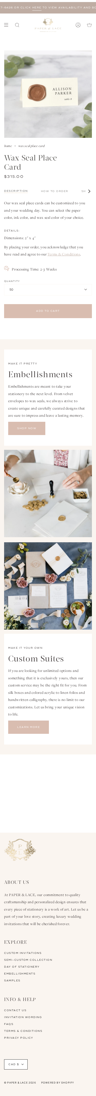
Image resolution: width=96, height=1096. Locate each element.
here (28, 7)
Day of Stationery (22, 966)
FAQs (8, 1024)
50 (11, 289)
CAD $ (13, 1064)
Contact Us (15, 1010)
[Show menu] (8, 25)
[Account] (78, 24)
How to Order (54, 191)
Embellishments (19, 973)
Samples (12, 980)
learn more (28, 727)
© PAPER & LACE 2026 (20, 1082)
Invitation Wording (23, 1017)
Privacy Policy (18, 1037)
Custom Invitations (22, 953)
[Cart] (89, 24)
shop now (26, 428)
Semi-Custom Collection (28, 960)
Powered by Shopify (57, 1082)
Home (8, 146)
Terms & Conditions (63, 254)
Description (16, 191)
